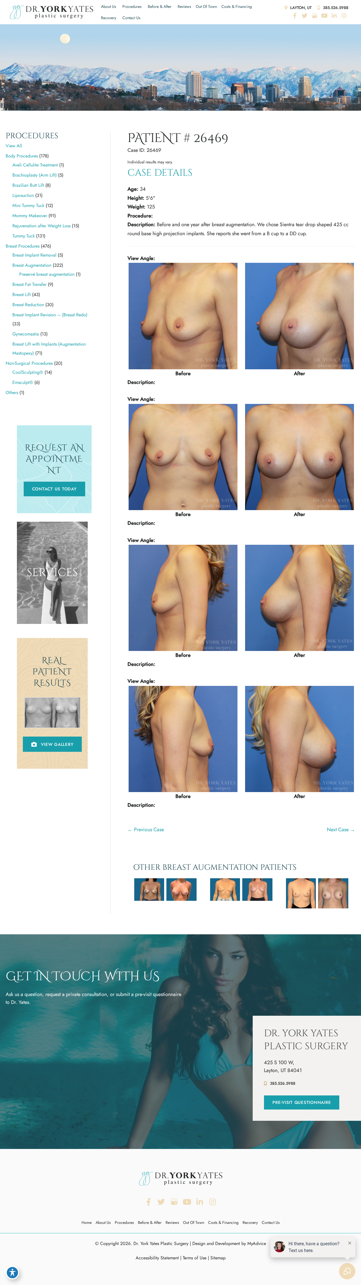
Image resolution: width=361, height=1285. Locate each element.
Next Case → (341, 829)
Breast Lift (21, 294)
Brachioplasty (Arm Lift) (34, 175)
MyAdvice (256, 1243)
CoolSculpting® (27, 372)
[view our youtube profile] (324, 16)
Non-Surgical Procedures (29, 363)
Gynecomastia (25, 334)
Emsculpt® (22, 382)
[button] (54, 489)
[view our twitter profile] (304, 16)
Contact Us (131, 18)
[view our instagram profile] (344, 16)
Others (12, 392)
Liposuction (23, 195)
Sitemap (218, 1258)
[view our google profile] (314, 16)
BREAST (52, 596)
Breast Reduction (28, 304)
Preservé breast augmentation (46, 274)
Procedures (132, 6)
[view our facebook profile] (294, 16)
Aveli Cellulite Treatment (35, 165)
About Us (108, 6)
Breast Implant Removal (34, 255)
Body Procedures (22, 156)
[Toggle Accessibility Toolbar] (12, 1272)
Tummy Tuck (23, 236)
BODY (52, 606)
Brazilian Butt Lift (28, 185)
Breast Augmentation (31, 265)
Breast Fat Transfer (29, 284)
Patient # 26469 (177, 138)
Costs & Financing (236, 6)
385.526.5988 (335, 7)
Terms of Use (194, 1258)
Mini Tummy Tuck (28, 205)
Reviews (184, 6)
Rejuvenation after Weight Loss (41, 226)
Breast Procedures (22, 246)
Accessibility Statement (157, 1258)
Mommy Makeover (29, 215)
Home (87, 1222)
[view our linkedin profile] (334, 16)
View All (14, 146)
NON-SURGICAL (52, 616)
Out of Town (206, 6)
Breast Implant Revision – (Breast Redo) (49, 315)
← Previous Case (145, 829)
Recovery (108, 18)
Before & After (159, 6)
